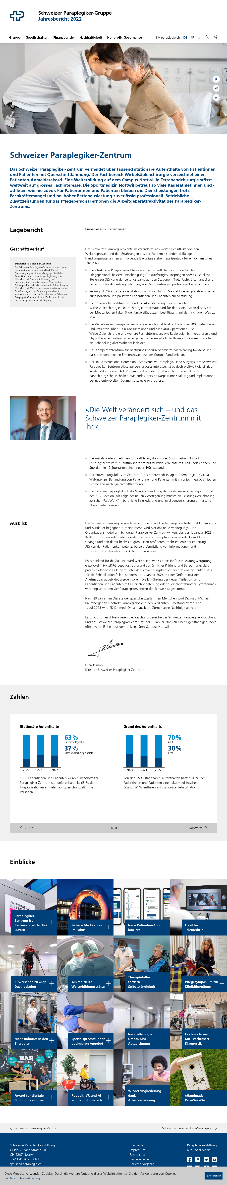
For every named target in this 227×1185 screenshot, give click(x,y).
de (185, 37)
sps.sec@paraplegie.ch (26, 1164)
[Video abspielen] (216, 79)
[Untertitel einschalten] (216, 97)
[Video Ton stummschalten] (216, 88)
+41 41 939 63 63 (26, 1159)
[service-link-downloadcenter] (199, 38)
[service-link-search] (207, 38)
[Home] (24, 16)
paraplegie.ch (170, 37)
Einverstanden (214, 1176)
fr (192, 37)
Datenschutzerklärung (24, 1178)
